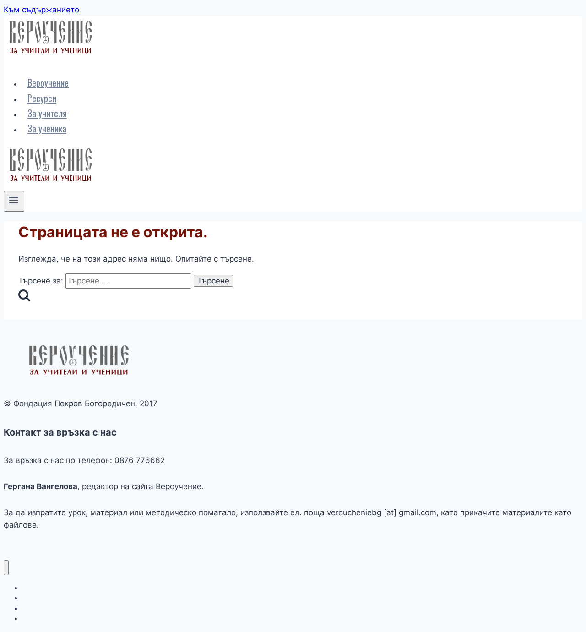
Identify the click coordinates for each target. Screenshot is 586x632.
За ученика (46, 128)
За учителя (47, 113)
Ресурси (41, 98)
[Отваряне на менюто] (14, 201)
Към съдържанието (41, 9)
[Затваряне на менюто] (6, 567)
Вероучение (48, 82)
